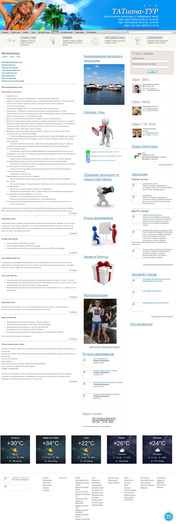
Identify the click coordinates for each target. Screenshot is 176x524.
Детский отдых (44, 32)
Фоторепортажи (96, 295)
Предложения (145, 483)
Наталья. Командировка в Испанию (106, 394)
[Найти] (150, 6)
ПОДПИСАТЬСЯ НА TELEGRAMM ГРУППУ (106, 156)
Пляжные (95, 497)
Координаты (161, 485)
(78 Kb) (62, 248)
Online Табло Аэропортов (128, 498)
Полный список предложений (162, 316)
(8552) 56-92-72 (150, 88)
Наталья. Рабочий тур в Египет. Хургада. (108, 382)
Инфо (55, 32)
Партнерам (79, 32)
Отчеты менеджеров (98, 354)
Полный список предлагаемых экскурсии (158, 264)
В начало (73, 213)
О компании (91, 32)
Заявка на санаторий (79, 502)
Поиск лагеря (113, 480)
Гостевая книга (66, 32)
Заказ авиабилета (82, 480)
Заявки (25, 32)
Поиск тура (15, 32)
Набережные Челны (150, 183)
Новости (46, 488)
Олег (143, 153)
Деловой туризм (144, 274)
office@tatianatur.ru (151, 108)
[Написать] (156, 6)
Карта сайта (47, 485)
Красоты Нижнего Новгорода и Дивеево (157, 249)
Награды (160, 487)
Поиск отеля (128, 480)
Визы (18, 56)
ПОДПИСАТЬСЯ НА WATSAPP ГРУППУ (104, 152)
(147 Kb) (32, 243)
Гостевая (46, 490)
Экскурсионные (97, 505)
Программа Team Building (152, 291)
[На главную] (145, 6)
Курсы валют (97, 418)
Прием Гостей (97, 500)
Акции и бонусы (96, 257)
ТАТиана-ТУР (23, 478)
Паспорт (127, 488)
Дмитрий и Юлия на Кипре (104, 347)
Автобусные (96, 483)
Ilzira (146, 131)
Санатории (154, 37)
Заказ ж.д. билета (81, 492)
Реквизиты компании (161, 481)
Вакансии (143, 488)
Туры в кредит (129, 492)
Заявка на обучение (82, 519)
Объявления (47, 480)
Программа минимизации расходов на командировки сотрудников (157, 280)
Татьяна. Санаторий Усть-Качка (105, 370)
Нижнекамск (147, 195)
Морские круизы (97, 495)
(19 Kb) (37, 246)
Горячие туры (94, 112)
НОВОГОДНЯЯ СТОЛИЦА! (152, 215)
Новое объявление (166, 165)
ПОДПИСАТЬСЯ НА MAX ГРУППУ (102, 161)
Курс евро (96, 422)
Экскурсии (140, 174)
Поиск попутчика (145, 146)
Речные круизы (97, 502)
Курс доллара (98, 420)
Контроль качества (147, 485)
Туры (33, 32)
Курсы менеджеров (98, 218)
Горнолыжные (97, 485)
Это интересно (141, 324)
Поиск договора (113, 483)
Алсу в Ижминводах (100, 359)
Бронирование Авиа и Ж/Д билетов (156, 303)
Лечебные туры (97, 492)
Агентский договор (147, 480)
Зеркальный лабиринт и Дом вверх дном (157, 230)
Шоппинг (127, 483)
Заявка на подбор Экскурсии (81, 511)
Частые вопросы (130, 490)
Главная (5, 32)
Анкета (9, 101)
